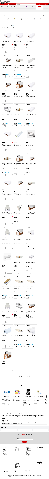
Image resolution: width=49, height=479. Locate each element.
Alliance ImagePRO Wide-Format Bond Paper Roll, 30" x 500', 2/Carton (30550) (7, 237)
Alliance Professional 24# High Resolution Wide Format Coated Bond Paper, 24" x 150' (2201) (19, 115)
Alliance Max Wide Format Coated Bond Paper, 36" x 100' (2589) (19, 262)
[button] (35, 4)
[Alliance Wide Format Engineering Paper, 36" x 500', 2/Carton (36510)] (19, 208)
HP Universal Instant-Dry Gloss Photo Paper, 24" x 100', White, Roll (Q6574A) (19, 188)
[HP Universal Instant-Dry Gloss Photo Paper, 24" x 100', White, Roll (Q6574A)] (19, 183)
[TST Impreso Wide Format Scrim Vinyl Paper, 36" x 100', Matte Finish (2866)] (31, 257)
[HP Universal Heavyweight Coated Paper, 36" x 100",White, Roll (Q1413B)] (31, 159)
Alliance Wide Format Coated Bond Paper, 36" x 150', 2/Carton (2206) (30, 335)
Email (18, 438)
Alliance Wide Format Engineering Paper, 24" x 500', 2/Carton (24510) (31, 237)
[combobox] (26, 4)
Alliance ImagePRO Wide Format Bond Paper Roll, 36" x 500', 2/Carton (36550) (7, 213)
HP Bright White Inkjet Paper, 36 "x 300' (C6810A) (19, 164)
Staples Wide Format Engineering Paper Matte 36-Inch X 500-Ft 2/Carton (31, 41)
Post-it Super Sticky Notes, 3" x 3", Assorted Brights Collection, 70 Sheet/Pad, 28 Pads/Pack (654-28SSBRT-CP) (17, 396)
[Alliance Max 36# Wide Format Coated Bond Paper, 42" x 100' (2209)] (19, 61)
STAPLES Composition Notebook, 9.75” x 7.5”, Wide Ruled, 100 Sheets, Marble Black (28, 396)
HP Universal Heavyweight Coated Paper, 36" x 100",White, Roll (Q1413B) (31, 164)
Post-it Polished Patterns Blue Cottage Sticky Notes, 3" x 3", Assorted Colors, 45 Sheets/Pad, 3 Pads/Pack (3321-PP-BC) (38, 396)
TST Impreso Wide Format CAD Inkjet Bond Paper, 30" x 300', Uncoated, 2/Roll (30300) (31, 287)
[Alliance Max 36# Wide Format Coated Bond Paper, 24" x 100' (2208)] (7, 159)
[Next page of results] (29, 376)
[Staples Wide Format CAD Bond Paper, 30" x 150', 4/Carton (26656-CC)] (7, 134)
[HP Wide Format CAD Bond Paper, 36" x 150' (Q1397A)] (19, 134)
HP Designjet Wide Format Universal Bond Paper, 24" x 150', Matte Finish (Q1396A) (6, 361)
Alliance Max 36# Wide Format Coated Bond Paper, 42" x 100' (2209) (19, 65)
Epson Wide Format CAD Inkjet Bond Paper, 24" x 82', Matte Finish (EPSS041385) (6, 287)
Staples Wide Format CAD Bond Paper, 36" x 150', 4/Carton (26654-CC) (19, 41)
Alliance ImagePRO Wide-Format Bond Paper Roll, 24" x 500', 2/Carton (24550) (7, 311)
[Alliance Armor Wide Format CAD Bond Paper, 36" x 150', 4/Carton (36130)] (7, 110)
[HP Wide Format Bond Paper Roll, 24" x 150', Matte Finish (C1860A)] (31, 61)
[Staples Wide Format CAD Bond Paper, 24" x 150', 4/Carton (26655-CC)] (7, 36)
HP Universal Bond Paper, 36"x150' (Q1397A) (18, 237)
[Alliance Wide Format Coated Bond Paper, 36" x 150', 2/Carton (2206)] (31, 331)
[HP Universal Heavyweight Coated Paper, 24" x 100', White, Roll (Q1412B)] (7, 61)
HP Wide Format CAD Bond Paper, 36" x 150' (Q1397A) (19, 139)
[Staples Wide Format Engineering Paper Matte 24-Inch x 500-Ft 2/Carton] (31, 110)
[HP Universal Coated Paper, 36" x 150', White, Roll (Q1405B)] (7, 85)
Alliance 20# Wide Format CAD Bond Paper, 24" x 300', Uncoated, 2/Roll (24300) (18, 336)
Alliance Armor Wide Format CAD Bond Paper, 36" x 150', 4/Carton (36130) (7, 114)
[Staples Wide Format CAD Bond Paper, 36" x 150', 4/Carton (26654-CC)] (19, 36)
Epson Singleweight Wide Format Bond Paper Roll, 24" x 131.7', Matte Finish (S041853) (7, 336)
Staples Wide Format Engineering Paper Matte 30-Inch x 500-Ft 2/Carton (31, 90)
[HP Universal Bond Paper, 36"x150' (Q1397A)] (19, 232)
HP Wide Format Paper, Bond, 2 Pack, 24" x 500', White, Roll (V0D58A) (31, 213)
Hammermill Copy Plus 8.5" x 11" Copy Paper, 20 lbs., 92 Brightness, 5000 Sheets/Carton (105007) (6, 396)
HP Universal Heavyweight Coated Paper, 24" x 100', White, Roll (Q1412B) (7, 65)
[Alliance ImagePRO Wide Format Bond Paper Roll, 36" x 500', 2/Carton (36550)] (7, 208)
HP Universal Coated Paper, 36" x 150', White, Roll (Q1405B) (7, 90)
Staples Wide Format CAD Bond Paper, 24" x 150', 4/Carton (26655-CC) (7, 41)
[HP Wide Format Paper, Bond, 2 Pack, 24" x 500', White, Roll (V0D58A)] (31, 208)
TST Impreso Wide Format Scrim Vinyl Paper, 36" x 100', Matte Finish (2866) (31, 262)
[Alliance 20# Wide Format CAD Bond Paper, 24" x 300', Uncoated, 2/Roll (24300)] (19, 331)
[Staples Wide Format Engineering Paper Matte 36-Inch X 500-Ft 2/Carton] (31, 36)
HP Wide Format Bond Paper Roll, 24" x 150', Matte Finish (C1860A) (31, 65)
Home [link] (2, 14)
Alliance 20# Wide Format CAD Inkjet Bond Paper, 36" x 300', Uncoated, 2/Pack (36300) (31, 140)
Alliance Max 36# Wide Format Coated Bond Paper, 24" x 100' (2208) (7, 164)
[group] (7, 396)
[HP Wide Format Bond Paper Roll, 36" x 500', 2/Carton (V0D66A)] (19, 85)
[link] (8, 0)
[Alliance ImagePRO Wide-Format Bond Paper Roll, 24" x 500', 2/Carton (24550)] (7, 306)
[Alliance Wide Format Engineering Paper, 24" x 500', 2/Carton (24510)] (31, 232)
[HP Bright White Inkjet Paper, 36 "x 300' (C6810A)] (19, 159)
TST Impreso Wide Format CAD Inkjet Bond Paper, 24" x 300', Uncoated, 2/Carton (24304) (19, 287)
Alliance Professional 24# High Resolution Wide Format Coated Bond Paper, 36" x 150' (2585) (31, 189)
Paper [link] (4, 14)
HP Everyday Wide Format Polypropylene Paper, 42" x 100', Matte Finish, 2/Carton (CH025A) (31, 312)
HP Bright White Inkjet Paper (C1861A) (7, 261)
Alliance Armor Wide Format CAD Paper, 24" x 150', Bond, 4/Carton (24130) (19, 311)
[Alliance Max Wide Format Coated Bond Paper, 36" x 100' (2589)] (19, 257)
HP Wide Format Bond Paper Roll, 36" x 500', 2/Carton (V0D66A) (19, 90)
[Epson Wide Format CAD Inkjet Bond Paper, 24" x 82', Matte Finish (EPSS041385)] (7, 281)
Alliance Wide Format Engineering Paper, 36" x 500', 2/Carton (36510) (19, 213)
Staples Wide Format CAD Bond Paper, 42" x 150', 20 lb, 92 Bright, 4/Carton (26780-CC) (7, 189)
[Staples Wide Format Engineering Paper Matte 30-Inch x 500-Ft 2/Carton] (31, 85)
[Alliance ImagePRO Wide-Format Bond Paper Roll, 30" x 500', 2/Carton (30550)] (7, 232)
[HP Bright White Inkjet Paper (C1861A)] (7, 257)
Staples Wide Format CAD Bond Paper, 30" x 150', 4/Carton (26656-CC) (7, 139)
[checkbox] (12, 25)
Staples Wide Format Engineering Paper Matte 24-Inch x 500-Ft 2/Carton (31, 114)
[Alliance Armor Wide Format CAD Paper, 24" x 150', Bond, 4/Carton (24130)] (19, 306)
